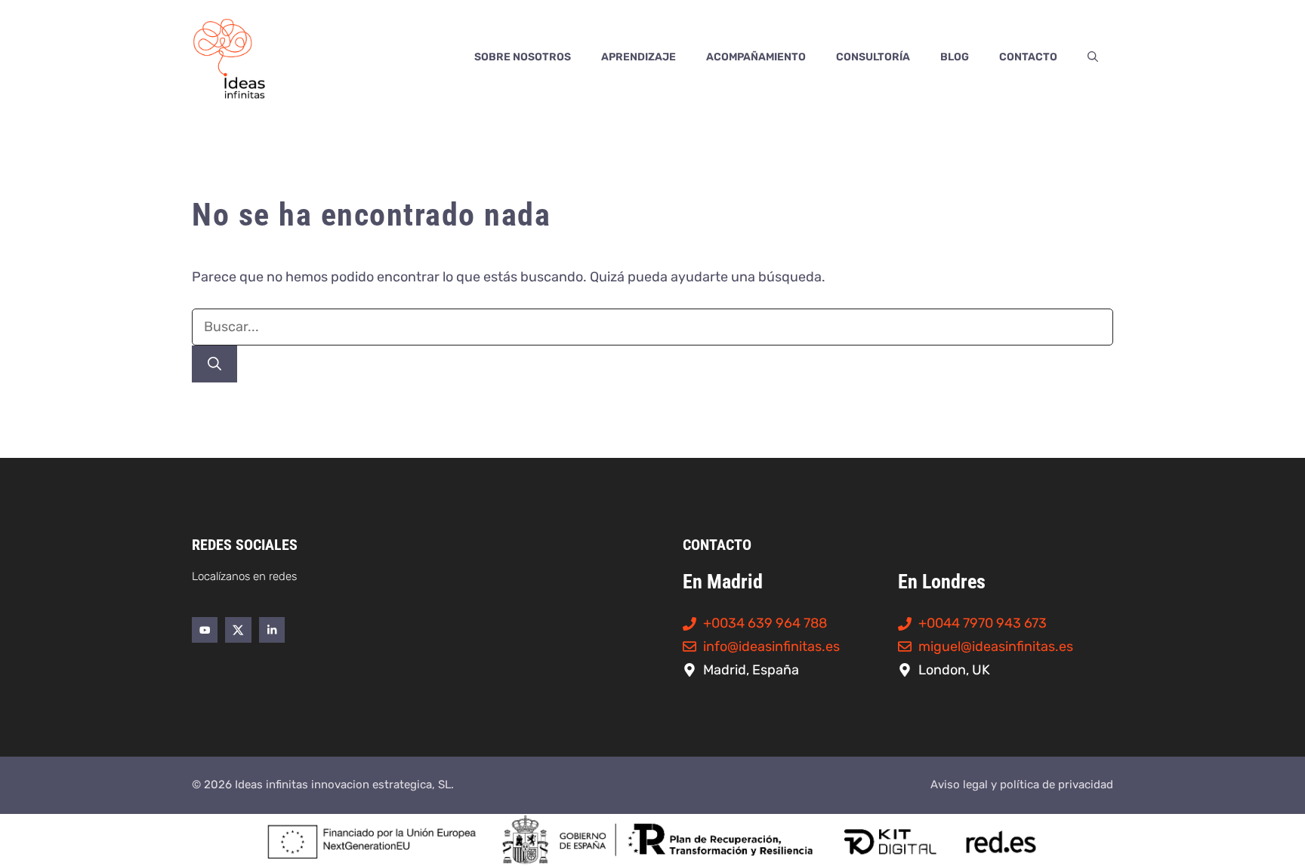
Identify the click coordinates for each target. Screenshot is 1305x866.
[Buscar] (214, 363)
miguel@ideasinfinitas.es (995, 646)
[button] (1092, 57)
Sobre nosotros (522, 57)
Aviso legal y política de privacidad (1021, 784)
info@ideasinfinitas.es (771, 646)
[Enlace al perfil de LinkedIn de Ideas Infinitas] (272, 630)
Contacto (1028, 57)
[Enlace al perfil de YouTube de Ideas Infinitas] (205, 630)
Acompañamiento (756, 57)
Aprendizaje (638, 57)
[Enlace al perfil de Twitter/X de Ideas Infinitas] (238, 630)
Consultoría (873, 57)
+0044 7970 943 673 (982, 623)
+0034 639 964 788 (765, 623)
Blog (954, 57)
